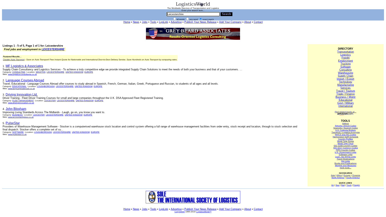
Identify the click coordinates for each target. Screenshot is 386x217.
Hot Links (345, 161)
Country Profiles (345, 139)
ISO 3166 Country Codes (345, 145)
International (345, 105)
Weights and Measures (345, 165)
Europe (347, 175)
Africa (339, 175)
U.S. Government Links (345, 152)
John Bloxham (16, 109)
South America (353, 177)
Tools (153, 22)
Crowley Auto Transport (14, 59)
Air (332, 185)
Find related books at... (345, 112)
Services (345, 87)
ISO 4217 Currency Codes (345, 148)
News (136, 22)
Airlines (345, 123)
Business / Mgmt (345, 96)
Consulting (345, 69)
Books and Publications (345, 163)
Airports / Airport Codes (345, 126)
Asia (333, 175)
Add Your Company (230, 22)
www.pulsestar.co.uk (17, 134)
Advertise (176, 22)
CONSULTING (18, 72)
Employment (345, 60)
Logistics (345, 54)
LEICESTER (50, 100)
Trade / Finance (345, 93)
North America (338, 177)
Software (345, 66)
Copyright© (180, 212)
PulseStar (13, 123)
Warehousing (345, 72)
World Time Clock (345, 143)
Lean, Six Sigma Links (345, 157)
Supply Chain (345, 75)
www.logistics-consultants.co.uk (22, 74)
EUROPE (88, 72)
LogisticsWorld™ (203, 212)
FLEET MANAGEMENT (23, 100)
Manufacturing (345, 84)
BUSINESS (17, 115)
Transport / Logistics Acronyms (346, 132)
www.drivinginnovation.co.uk (21, 103)
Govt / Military (345, 102)
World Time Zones (345, 141)
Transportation (345, 51)
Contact (258, 22)
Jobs (145, 22)
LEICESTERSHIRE (53, 49)
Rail (343, 185)
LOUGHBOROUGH (46, 86)
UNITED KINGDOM (74, 72)
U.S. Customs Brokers (345, 130)
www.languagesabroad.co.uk (21, 88)
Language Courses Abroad (25, 80)
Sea (337, 185)
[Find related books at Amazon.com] (345, 115)
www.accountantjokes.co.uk (21, 117)
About (247, 22)
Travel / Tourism (345, 90)
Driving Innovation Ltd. (22, 94)
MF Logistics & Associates (24, 66)
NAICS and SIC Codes (345, 134)
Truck (348, 185)
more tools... (345, 168)
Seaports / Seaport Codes (345, 128)
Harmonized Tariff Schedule (345, 137)
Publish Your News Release (200, 22)
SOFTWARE (18, 132)
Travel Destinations (345, 159)
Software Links (345, 154)
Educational (345, 99)
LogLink (163, 22)
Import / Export (345, 78)
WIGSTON (40, 72)
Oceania (356, 175)
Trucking (346, 63)
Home (126, 22)
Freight (346, 57)
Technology (345, 81)
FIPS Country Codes (345, 150)
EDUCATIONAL (19, 86)
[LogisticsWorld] (193, 6)
